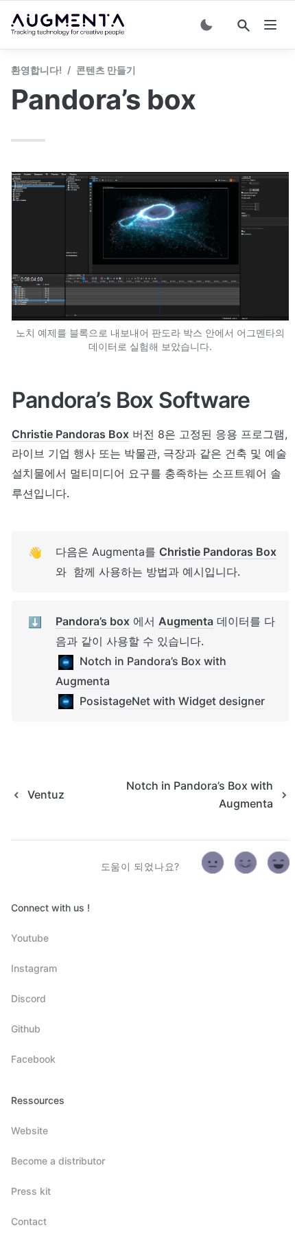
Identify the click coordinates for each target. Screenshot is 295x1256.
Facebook (33, 1059)
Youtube (30, 938)
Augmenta (185, 621)
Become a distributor (58, 1161)
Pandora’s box (93, 621)
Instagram (34, 968)
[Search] (244, 25)
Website (29, 1130)
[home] (67, 25)
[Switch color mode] (206, 24)
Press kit (31, 1191)
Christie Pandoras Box (70, 434)
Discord (28, 998)
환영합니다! (36, 70)
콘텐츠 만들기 (106, 70)
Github (25, 1029)
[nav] (270, 25)
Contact (29, 1221)
